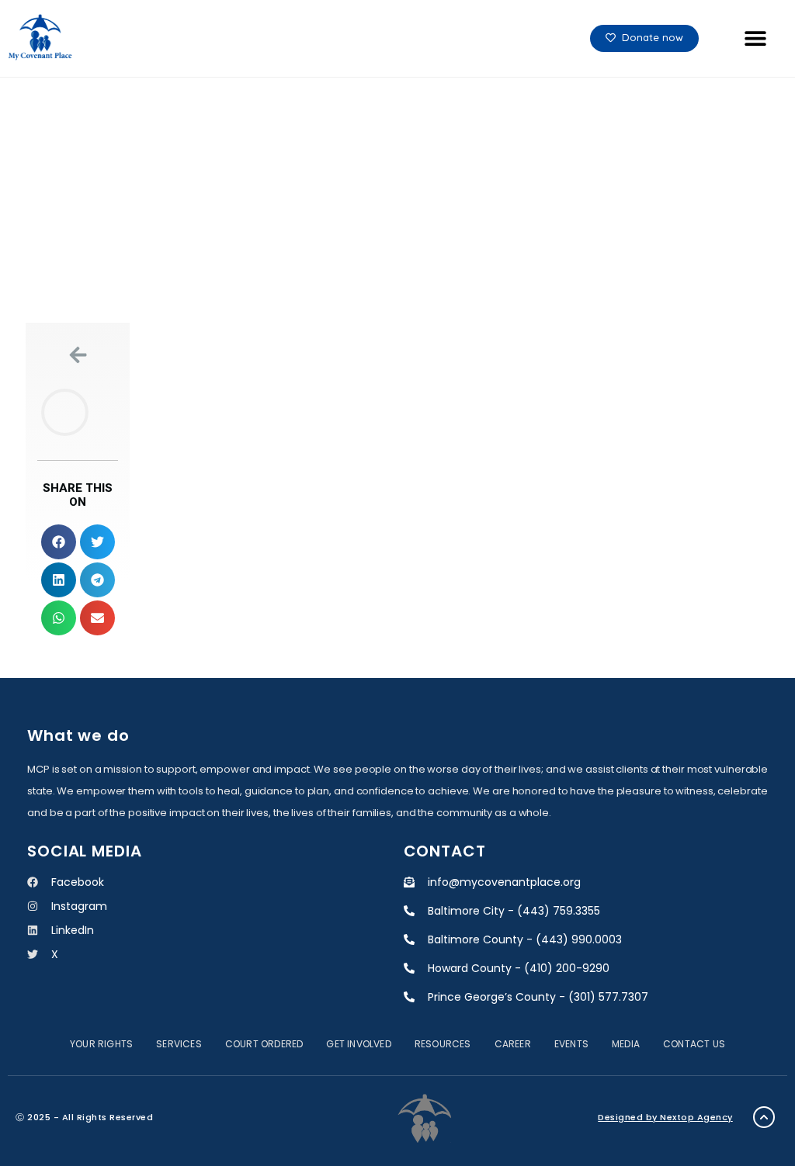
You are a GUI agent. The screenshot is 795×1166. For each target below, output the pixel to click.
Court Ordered (264, 1043)
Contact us (694, 1043)
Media (626, 1043)
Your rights (101, 1043)
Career (513, 1043)
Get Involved (358, 1043)
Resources (443, 1043)
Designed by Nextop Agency (665, 1117)
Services (179, 1043)
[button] (755, 38)
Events (571, 1043)
